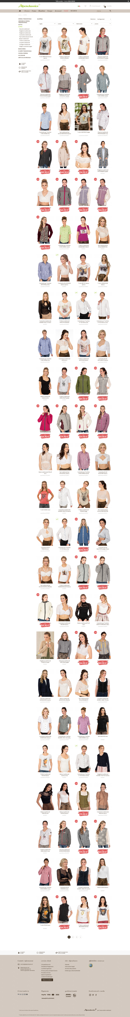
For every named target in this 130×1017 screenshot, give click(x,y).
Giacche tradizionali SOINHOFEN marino (45, 699)
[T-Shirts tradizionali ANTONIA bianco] (83, 343)
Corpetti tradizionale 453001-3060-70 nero (103, 699)
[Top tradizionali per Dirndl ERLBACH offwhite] (83, 683)
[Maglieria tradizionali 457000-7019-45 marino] (103, 758)
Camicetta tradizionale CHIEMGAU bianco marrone (45, 737)
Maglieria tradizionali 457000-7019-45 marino (102, 774)
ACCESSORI (21, 55)
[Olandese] (22, 994)
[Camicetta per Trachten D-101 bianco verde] (83, 758)
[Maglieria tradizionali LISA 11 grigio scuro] (45, 154)
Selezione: (93, 19)
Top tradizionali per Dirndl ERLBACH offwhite (84, 699)
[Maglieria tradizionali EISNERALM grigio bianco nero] (64, 79)
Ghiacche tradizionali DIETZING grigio (64, 661)
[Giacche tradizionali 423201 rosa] (103, 192)
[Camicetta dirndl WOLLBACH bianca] (103, 343)
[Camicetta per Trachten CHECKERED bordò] (83, 456)
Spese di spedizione (46, 974)
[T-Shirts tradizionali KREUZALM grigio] (64, 381)
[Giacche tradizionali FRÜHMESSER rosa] (103, 117)
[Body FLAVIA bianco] (103, 872)
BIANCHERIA (22, 49)
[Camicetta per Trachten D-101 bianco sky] (64, 532)
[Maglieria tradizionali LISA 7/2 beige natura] (64, 154)
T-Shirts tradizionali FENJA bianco (45, 774)
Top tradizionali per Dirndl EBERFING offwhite (103, 246)
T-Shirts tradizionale (24, 40)
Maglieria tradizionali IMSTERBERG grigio (102, 170)
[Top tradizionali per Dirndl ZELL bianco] (64, 456)
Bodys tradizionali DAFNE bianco (64, 812)
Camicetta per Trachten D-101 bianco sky (64, 548)
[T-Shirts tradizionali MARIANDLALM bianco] (64, 570)
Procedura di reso (45, 972)
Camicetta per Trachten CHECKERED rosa (84, 737)
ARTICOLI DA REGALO (24, 57)
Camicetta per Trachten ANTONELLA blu (45, 283)
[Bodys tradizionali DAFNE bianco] (64, 796)
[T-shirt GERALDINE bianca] (103, 268)
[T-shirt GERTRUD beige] (83, 117)
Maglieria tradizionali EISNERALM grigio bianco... (64, 95)
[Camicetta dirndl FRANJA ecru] (45, 532)
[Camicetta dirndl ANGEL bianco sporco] (64, 268)
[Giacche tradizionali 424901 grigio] (64, 192)
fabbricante (79, 23)
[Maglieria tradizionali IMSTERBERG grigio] (103, 154)
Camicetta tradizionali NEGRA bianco (64, 623)
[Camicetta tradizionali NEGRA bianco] (64, 607)
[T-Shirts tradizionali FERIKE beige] (83, 494)
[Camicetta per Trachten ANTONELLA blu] (45, 268)
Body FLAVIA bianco (103, 887)
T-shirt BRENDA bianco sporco (45, 57)
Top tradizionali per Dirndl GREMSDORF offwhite (102, 510)
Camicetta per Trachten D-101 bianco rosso (103, 321)
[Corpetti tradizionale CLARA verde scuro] (83, 796)
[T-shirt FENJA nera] (45, 909)
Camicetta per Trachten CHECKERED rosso (45, 888)
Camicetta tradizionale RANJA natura (103, 812)
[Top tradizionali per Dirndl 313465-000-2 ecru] (83, 154)
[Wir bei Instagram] (90, 995)
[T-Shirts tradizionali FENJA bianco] (45, 758)
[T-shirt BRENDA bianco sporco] (45, 41)
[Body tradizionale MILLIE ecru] (45, 456)
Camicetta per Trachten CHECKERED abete (103, 95)
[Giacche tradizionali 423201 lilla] (83, 192)
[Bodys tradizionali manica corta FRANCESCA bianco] (64, 758)
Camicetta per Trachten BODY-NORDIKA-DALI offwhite (103, 623)
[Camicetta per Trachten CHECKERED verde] (64, 230)
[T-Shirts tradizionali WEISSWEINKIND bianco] (83, 909)
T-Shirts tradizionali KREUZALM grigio (64, 397)
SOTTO (20, 24)
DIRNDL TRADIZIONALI (24, 19)
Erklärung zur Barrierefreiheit (72, 970)
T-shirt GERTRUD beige (83, 132)
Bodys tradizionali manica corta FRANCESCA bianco (64, 774)
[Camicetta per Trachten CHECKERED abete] (103, 79)
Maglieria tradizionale (25, 31)
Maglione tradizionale (25, 32)
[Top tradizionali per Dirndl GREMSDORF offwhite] (103, 494)
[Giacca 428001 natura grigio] (45, 607)
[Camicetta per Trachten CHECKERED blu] (45, 117)
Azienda (67, 964)
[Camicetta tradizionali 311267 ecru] (45, 192)
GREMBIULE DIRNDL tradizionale (24, 21)
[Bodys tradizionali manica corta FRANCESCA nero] (45, 381)
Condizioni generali (46, 968)
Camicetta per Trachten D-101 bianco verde (84, 774)
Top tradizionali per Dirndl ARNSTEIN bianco (64, 132)
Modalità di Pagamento (47, 966)
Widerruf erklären (47, 980)
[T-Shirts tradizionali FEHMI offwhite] (64, 41)
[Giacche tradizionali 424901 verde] (83, 381)
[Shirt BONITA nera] (103, 721)
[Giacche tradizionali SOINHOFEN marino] (45, 683)
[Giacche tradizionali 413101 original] (45, 230)
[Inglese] (20, 994)
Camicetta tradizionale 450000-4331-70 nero (45, 321)
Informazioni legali (70, 966)
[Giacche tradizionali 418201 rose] (103, 419)
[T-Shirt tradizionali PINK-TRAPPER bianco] (103, 909)
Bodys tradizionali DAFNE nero (45, 812)
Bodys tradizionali (24, 38)
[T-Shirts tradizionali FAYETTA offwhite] (64, 305)
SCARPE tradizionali (25, 51)
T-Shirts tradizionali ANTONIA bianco (84, 359)
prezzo (96, 23)
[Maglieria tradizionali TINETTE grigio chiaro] (103, 645)
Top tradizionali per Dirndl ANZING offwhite (45, 586)
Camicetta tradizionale (25, 34)
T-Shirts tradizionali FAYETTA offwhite (64, 321)
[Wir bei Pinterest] (93, 995)
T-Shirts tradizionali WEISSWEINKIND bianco (84, 925)
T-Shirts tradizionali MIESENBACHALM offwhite (84, 57)
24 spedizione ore (45, 964)
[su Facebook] (96, 995)
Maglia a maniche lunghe (25, 46)
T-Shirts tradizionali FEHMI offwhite (64, 57)
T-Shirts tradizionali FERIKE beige (84, 510)
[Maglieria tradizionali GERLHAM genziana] (83, 532)
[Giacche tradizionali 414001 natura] (83, 419)
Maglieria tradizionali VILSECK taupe (45, 661)
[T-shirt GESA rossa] (45, 494)
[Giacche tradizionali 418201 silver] (83, 834)
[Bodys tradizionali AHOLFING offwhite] (64, 683)
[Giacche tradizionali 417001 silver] (64, 419)
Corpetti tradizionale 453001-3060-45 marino (83, 888)
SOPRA (20, 26)
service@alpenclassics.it (26, 964)
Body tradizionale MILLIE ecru (45, 472)
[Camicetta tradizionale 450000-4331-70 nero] (45, 305)
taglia (40, 23)
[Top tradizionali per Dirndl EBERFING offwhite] (103, 230)
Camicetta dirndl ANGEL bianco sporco (64, 283)
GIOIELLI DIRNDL (23, 53)
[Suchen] (111, 11)
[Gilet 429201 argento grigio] (83, 570)
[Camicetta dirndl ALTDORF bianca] (103, 456)
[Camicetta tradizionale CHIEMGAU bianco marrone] (45, 721)
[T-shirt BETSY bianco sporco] (83, 268)
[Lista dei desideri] (85, 6)
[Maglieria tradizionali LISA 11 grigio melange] (83, 79)
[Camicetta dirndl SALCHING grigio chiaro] (103, 532)
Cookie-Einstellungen (47, 976)
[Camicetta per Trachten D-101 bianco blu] (83, 305)
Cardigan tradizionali (24, 44)
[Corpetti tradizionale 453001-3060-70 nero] (103, 683)
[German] (18, 994)
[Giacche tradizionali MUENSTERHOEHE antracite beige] (64, 834)
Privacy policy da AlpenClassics (49, 970)
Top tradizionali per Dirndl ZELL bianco (64, 472)
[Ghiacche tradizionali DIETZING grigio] (64, 645)
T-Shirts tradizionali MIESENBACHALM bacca (84, 246)
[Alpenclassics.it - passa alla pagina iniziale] (32, 5)
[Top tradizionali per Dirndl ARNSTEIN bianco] (64, 117)
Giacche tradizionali (24, 29)
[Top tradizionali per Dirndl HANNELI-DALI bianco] (83, 645)
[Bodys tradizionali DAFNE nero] (45, 796)
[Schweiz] (27, 994)
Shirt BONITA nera (103, 736)
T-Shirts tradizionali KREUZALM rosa (45, 850)
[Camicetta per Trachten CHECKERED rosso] (45, 872)
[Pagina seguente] (80, 937)
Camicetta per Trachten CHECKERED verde (64, 246)
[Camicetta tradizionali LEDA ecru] (64, 343)
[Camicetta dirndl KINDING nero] (64, 872)
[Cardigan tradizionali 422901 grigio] (64, 909)
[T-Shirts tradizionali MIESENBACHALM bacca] (83, 230)
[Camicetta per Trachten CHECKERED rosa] (83, 721)
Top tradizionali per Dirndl (26, 36)
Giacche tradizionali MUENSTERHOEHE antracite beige (64, 850)
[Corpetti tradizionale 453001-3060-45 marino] (83, 872)
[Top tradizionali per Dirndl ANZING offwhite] (45, 570)
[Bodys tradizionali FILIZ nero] (83, 607)
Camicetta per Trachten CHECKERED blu (45, 132)
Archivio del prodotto (70, 968)
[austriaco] (25, 994)
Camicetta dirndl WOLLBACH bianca (103, 359)
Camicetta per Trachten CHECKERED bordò (84, 472)
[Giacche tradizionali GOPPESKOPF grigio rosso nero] (103, 41)
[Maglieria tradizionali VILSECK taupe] (45, 645)
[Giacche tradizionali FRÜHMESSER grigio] (45, 79)
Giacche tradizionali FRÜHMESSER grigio (45, 95)
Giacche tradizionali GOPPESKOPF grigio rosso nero (102, 57)
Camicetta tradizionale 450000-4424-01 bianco (64, 510)
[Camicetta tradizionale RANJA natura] (103, 796)
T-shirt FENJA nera (45, 925)
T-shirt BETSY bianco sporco (83, 283)
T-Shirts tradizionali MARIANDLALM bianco (64, 586)
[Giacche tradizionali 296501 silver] (103, 834)
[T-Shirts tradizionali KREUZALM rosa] (45, 834)
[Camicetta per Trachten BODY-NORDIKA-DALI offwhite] (103, 607)
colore (59, 23)
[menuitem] (104, 11)
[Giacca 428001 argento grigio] (103, 570)
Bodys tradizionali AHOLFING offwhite (64, 699)
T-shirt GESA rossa (45, 509)
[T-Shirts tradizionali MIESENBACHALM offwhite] (83, 41)
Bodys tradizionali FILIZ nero (83, 623)
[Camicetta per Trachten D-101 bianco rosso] (103, 305)
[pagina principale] (20, 10)
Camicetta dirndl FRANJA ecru (45, 548)
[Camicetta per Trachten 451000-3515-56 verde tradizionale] (64, 721)
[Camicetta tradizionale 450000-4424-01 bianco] (64, 494)
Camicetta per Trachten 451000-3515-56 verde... (64, 737)
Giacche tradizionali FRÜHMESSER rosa (103, 132)
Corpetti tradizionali (24, 42)
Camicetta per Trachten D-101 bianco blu (84, 321)
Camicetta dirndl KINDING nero (64, 888)
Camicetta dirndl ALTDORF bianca (102, 472)
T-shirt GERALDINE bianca (103, 283)
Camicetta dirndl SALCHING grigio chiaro (103, 548)
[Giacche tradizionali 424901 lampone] (45, 419)
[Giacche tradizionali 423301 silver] (103, 381)
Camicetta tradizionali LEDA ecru (64, 359)
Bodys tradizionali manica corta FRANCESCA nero (45, 397)
